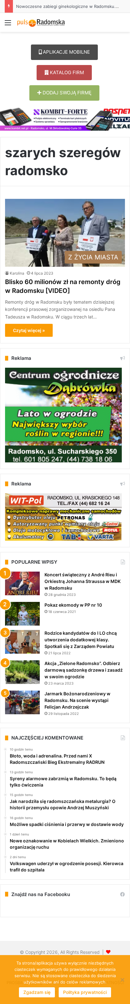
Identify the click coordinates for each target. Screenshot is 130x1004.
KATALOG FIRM (66, 72)
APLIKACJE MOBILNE (66, 52)
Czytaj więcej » (29, 330)
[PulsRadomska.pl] (41, 22)
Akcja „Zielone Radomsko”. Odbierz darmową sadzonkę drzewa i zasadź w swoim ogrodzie (83, 670)
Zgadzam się (36, 992)
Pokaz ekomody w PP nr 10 (73, 605)
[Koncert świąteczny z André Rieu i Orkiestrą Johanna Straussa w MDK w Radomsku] (22, 583)
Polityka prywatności (85, 992)
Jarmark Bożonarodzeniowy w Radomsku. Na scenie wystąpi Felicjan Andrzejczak (77, 700)
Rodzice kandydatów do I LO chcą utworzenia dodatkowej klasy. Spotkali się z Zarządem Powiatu (80, 639)
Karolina (17, 273)
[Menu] (8, 25)
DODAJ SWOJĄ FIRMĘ (66, 93)
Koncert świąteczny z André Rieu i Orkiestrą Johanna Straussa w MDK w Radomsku (82, 581)
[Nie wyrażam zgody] (122, 980)
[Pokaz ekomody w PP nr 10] (22, 614)
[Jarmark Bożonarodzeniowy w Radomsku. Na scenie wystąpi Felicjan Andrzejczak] (22, 702)
